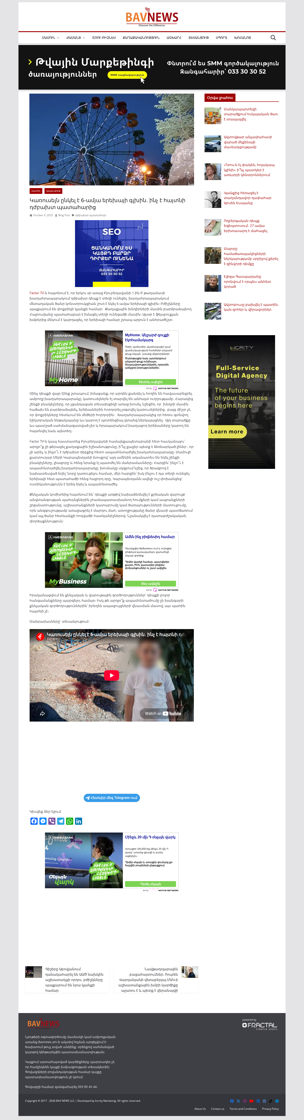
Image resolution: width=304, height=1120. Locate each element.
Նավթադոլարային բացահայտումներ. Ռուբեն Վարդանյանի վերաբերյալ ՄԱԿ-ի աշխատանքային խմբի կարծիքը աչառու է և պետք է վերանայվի (148, 980)
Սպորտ (221, 37)
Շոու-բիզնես (104, 37)
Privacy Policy (270, 1109)
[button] (57, 38)
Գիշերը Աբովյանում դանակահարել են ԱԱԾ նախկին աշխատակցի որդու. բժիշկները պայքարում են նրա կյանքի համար (74, 980)
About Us (200, 1109)
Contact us (217, 1109)
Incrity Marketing (105, 1101)
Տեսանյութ (198, 37)
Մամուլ (48, 37)
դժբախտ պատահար (90, 215)
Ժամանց (74, 37)
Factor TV (37, 293)
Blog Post (64, 215)
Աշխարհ (174, 37)
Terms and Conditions (243, 1109)
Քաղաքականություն (141, 37)
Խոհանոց (242, 37)
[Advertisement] (112, 757)
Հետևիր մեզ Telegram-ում (114, 798)
